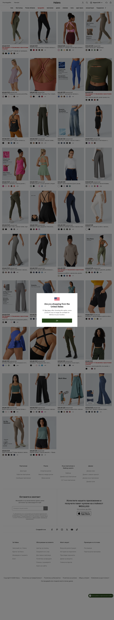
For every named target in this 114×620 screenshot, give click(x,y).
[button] (57, 299)
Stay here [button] (48, 310)
